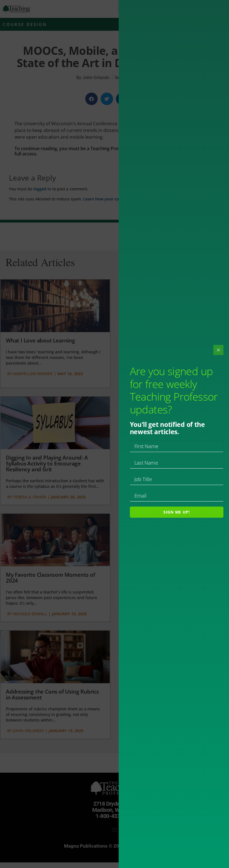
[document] (114, 434)
